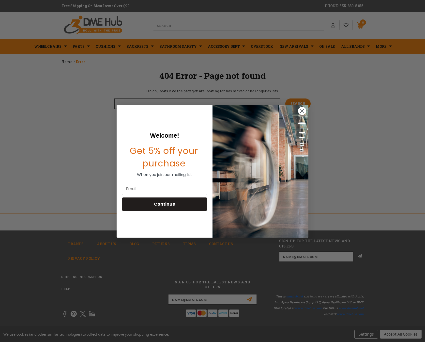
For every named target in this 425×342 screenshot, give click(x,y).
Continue (164, 204)
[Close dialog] (302, 111)
